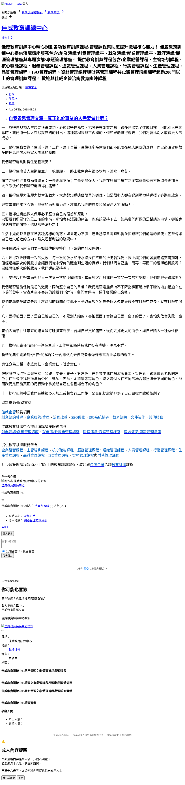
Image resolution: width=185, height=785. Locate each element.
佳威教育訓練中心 (24, 28)
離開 (20, 778)
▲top (4, 526)
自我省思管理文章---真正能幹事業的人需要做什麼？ (58, 118)
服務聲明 (127, 734)
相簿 (11, 94)
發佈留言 (7, 555)
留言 (47, 505)
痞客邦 (39, 505)
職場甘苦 (31, 87)
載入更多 (7, 533)
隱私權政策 (113, 734)
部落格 (13, 98)
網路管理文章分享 (35, 520)
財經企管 (29, 516)
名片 (11, 103)
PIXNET (65, 734)
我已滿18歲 (9, 778)
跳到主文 (7, 37)
